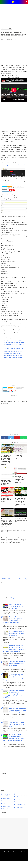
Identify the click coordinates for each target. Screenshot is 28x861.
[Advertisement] (14, 15)
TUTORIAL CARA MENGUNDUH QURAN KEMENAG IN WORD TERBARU (6, 482)
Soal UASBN (19, 802)
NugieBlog (11, 598)
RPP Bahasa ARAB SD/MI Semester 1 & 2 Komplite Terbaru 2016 (16, 633)
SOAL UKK (6, 809)
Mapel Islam (6, 798)
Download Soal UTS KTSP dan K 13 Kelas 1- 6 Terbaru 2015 (17, 724)
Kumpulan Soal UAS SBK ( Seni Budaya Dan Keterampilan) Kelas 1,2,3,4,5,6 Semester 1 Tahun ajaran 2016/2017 (13, 694)
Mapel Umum (6, 806)
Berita (4, 803)
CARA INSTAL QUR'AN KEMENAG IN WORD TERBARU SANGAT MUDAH (13, 356)
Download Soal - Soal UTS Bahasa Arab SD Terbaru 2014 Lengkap (17, 663)
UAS (17, 796)
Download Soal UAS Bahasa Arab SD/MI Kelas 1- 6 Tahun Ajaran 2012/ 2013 (17, 710)
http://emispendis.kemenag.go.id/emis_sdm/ (13, 165)
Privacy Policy (19, 852)
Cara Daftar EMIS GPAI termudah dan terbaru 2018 (20, 520)
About (5, 852)
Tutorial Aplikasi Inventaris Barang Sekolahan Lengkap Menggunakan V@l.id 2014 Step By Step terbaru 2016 (6, 522)
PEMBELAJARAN (21, 804)
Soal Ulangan (20, 807)
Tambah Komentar (9, 39)
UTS (4, 801)
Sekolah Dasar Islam (17, 859)
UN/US (18, 799)
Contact (11, 852)
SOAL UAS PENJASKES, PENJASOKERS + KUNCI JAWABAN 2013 (16, 606)
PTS (17, 794)
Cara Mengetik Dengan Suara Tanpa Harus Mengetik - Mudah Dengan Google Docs (20, 479)
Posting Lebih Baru (6, 578)
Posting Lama (22, 578)
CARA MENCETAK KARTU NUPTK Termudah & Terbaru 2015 (20, 456)
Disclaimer (14, 854)
